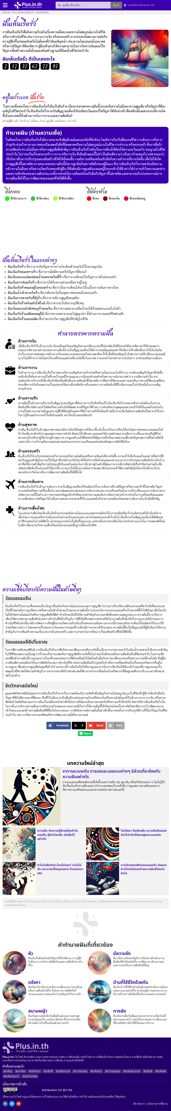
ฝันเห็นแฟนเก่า (11, 1076)
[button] (58, 725)
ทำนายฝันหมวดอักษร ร (24, 12)
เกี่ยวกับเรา (139, 1103)
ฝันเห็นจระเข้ (63, 1071)
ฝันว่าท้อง (20, 1071)
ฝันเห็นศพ (161, 1071)
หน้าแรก (7, 12)
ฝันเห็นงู (8, 1071)
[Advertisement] (85, 228)
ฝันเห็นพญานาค (132, 1071)
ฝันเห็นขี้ (48, 1071)
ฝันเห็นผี (148, 1071)
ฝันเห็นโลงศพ (30, 1076)
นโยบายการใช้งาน (157, 1103)
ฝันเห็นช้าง (34, 1071)
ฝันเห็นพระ (96, 1071)
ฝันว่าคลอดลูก (113, 1071)
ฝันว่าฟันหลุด (80, 1071)
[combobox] (83, 5)
